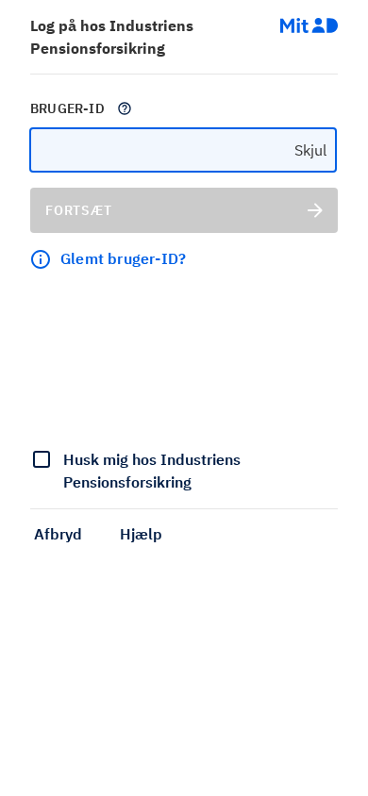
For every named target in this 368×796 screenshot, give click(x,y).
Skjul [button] (310, 150)
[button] (58, 534)
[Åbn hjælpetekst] (124, 108)
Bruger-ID (67, 108)
